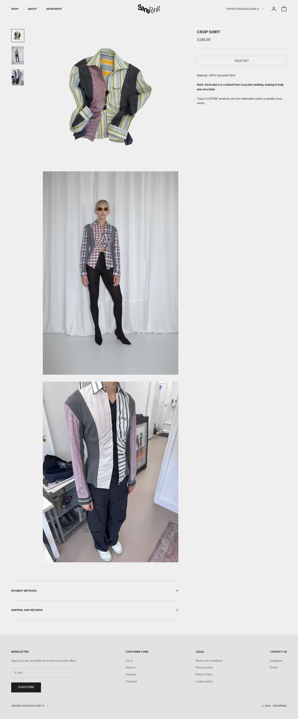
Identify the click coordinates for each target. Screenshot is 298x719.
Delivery (131, 674)
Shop (14, 8)
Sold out (242, 60)
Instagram (276, 660)
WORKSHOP (54, 8)
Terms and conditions (209, 660)
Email (273, 667)
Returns (131, 667)
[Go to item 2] (17, 55)
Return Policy (204, 674)
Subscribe (26, 687)
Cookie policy (204, 681)
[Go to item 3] (17, 77)
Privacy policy (204, 667)
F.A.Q (129, 660)
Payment (131, 681)
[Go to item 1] (17, 35)
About (32, 8)
